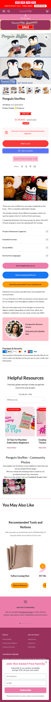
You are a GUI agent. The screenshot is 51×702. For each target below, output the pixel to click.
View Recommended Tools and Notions (25, 284)
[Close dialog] (46, 662)
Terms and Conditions (9, 643)
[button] (25, 150)
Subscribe (25, 690)
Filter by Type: (25, 394)
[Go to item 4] (29, 90)
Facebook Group (26, 612)
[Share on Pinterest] (30, 166)
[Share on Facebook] (22, 166)
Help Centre (32, 639)
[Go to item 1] (5, 90)
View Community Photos (25, 275)
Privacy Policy (7, 639)
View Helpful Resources (25, 266)
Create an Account (8, 647)
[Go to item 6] (45, 90)
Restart (16, 198)
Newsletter (32, 647)
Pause (7, 198)
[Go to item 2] (13, 90)
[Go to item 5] (37, 90)
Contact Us (31, 643)
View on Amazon (20, 585)
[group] (25, 25)
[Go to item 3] (21, 90)
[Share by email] (35, 166)
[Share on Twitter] (26, 166)
